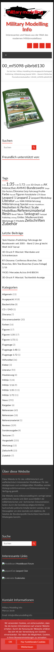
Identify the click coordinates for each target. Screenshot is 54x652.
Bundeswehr (35, 188)
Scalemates (20, 578)
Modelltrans (39, 204)
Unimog (14, 217)
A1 (42, 185)
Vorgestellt (7, 440)
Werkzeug (7, 445)
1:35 (10, 184)
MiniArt (31, 204)
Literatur (8, 200)
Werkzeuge (7, 221)
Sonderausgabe (10, 430)
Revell (14, 214)
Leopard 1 (9, 197)
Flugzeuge (7, 345)
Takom (20, 214)
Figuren (20, 194)
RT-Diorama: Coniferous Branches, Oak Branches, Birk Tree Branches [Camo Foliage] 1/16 (24, 264)
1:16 (4, 185)
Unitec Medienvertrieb (30, 217)
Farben (5, 324)
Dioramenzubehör (11, 319)
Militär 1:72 (8, 395)
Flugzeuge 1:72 (9, 355)
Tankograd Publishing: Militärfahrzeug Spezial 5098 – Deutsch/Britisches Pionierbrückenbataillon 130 (28, 74)
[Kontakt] (41, 45)
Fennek (12, 195)
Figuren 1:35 (8, 335)
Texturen (6, 435)
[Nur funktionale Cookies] (50, 635)
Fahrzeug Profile (37, 191)
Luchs (17, 201)
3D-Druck (35, 185)
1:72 (22, 184)
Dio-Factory (7, 192)
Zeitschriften (35, 220)
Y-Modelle (19, 221)
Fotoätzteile (30, 195)
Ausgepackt (39, 71)
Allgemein (7, 294)
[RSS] (48, 45)
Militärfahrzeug (33, 201)
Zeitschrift (7, 451)
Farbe (5, 194)
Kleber (5, 365)
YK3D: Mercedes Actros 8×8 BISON (20, 272)
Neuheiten (9, 207)
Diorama (18, 191)
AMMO (21, 188)
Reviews (6, 425)
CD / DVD (7, 309)
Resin (6, 214)
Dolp (26, 191)
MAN (22, 201)
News (5, 400)
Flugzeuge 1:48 (9, 350)
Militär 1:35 (8, 390)
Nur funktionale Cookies (33, 642)
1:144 (28, 185)
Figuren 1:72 (8, 340)
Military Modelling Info (25, 71)
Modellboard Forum (25, 564)
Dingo (47, 188)
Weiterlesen (27, 647)
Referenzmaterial (31, 210)
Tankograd (31, 214)
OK (10, 642)
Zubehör (9, 224)
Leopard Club (22, 571)
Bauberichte (8, 304)
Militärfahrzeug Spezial (15, 204)
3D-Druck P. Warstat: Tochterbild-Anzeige (23, 277)
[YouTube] (35, 45)
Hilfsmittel (7, 360)
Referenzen (7, 410)
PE (18, 208)
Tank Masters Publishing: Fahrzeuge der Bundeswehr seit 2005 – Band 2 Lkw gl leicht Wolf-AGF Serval (25, 243)
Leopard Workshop (41, 198)
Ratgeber (6, 405)
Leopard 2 (23, 197)
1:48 (17, 185)
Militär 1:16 (8, 385)
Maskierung (8, 375)
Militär (5, 380)
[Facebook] (29, 45)
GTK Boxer (41, 195)
